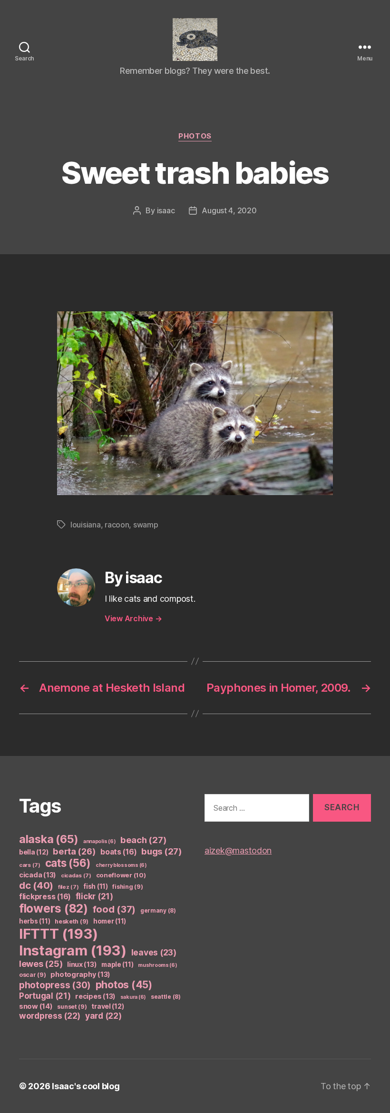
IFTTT (58, 933)
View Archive (133, 618)
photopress (55, 985)
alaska (48, 839)
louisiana (85, 524)
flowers (53, 908)
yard (103, 1016)
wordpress (49, 1016)
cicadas (76, 875)
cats (68, 862)
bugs (161, 851)
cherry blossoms (121, 865)
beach (143, 840)
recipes (95, 996)
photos (194, 136)
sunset (72, 1006)
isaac (166, 210)
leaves (153, 952)
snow (36, 1006)
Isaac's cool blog (85, 1086)
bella (33, 852)
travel (107, 1006)
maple (117, 964)
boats (118, 851)
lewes (40, 964)
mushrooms (157, 965)
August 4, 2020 (229, 210)
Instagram (73, 950)
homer (109, 921)
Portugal (45, 996)
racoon (117, 524)
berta (74, 851)
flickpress (45, 896)
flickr (94, 896)
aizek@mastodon (238, 850)
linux (82, 964)
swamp (145, 524)
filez (68, 887)
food (114, 909)
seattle (166, 996)
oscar (32, 974)
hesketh (71, 921)
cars (29, 865)
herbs (34, 921)
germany (158, 910)
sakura (133, 997)
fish (95, 886)
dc (36, 885)
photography (80, 974)
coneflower (121, 875)
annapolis (99, 841)
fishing (127, 886)
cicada (37, 875)
